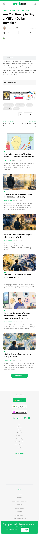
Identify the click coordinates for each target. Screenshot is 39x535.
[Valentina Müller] (5, 28)
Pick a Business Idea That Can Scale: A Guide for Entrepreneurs (19, 155)
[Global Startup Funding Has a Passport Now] (19, 341)
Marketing (19, 494)
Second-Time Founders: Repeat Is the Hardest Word (19, 235)
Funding (19, 497)
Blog (5, 10)
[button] (19, 82)
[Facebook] (26, 32)
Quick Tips (19, 504)
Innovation (19, 511)
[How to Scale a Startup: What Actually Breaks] (19, 262)
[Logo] (19, 3)
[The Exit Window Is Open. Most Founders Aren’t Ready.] (19, 182)
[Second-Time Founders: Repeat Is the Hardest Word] (19, 222)
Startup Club (8, 160)
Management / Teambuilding (19, 501)
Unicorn (16, 109)
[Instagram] (21, 418)
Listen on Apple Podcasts (19, 412)
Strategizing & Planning (19, 518)
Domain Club (14, 10)
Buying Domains (8, 105)
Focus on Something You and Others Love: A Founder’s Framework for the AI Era (17, 315)
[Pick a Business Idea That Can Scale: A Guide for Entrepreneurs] (19, 141)
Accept (25, 530)
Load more (19, 376)
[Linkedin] (17, 418)
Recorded (25, 10)
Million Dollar (7, 109)
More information (11, 530)
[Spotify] (25, 418)
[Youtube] (29, 418)
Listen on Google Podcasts (19, 406)
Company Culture (19, 515)
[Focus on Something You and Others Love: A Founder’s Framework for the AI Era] (19, 300)
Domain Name (20, 105)
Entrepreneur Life (19, 508)
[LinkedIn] (34, 32)
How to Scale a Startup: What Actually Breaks (17, 276)
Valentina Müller (13, 28)
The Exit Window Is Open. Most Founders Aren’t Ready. (18, 195)
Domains (29, 105)
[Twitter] (30, 32)
